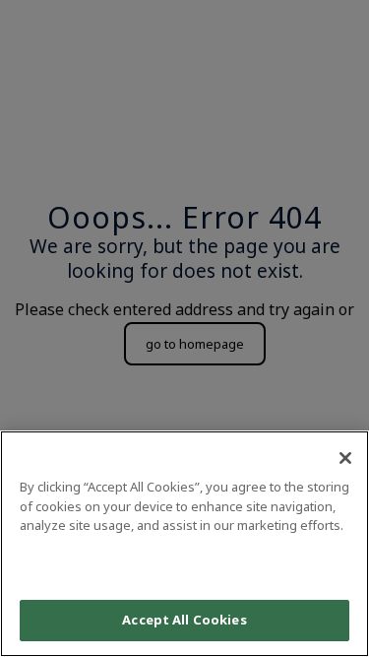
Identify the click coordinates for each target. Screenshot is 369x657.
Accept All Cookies (184, 619)
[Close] (345, 458)
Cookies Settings (184, 564)
